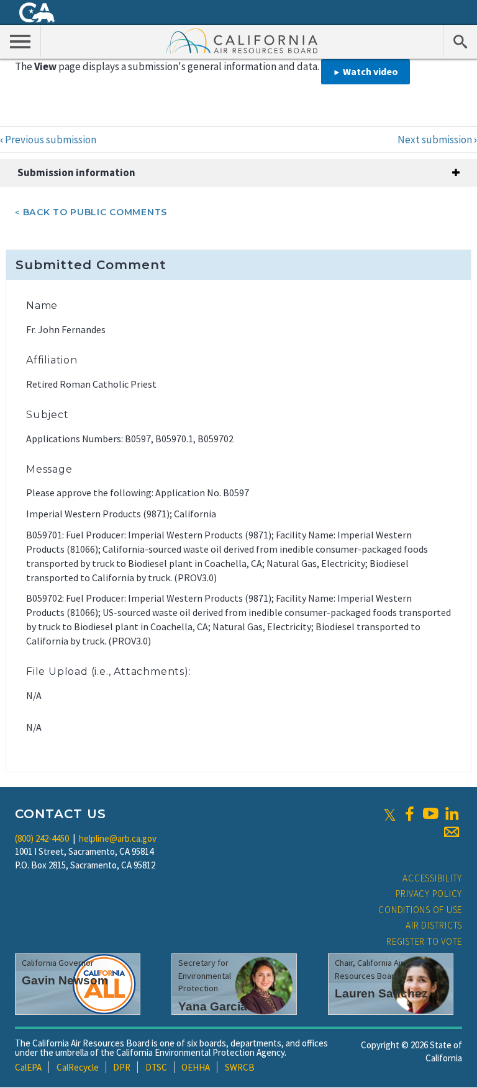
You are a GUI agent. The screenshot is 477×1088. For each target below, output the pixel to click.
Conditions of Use (420, 910)
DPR (121, 1067)
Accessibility (432, 878)
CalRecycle (78, 1067)
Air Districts (434, 925)
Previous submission (48, 139)
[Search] (460, 41)
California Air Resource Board (242, 40)
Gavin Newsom (65, 980)
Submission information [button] (76, 172)
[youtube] (430, 814)
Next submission (437, 139)
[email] (451, 832)
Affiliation (52, 360)
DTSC (156, 1067)
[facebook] (409, 814)
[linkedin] (451, 814)
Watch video (370, 71)
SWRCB (240, 1067)
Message (49, 469)
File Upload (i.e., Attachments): (108, 671)
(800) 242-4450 (42, 838)
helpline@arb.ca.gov (118, 838)
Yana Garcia (212, 1006)
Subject (47, 415)
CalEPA (28, 1067)
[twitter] (389, 814)
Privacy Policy (429, 893)
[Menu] (20, 41)
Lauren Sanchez (381, 993)
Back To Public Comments (95, 212)
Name (42, 305)
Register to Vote (424, 941)
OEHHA (195, 1067)
